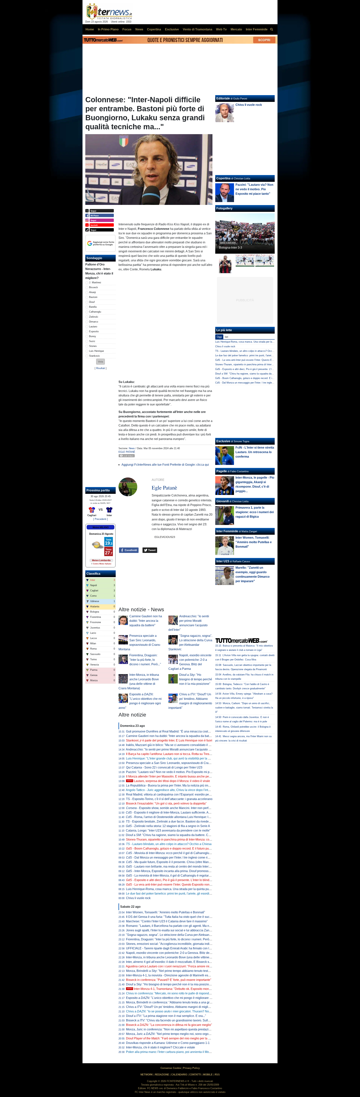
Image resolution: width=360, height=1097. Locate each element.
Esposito (94, 331)
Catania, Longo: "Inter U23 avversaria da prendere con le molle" (168, 830)
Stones (93, 346)
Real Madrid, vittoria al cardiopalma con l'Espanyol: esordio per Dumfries (174, 794)
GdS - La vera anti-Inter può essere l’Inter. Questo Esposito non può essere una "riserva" (263, 360)
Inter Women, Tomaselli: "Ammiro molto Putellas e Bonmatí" (165, 912)
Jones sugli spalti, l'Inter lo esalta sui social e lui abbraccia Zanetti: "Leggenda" (178, 930)
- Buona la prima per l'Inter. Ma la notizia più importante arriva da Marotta (184, 785)
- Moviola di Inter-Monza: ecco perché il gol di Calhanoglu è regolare (174, 853)
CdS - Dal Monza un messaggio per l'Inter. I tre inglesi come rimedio (252, 382)
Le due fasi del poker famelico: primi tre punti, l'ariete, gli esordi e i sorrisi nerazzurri (181, 893)
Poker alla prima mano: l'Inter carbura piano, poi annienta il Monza (170, 1051)
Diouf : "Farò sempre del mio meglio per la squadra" (173, 1038)
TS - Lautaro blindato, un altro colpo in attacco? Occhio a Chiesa (250, 351)
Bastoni (93, 297)
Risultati (100, 368)
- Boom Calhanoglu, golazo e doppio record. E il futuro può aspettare (175, 848)
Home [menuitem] (90, 29)
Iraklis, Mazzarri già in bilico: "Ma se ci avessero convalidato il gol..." (171, 745)
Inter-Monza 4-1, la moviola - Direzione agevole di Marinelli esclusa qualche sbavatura (183, 975)
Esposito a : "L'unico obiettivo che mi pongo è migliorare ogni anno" (175, 997)
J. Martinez (95, 282)
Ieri (226, 336)
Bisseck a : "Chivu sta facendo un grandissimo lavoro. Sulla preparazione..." (178, 1020)
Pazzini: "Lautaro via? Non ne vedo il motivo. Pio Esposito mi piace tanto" (175, 772)
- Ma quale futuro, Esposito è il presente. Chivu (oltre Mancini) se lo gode (177, 862)
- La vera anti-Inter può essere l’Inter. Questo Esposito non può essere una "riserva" (184, 884)
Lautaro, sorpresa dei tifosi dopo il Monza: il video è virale (168, 781)
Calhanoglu (95, 311)
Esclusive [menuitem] (172, 29)
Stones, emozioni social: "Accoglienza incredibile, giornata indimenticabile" (176, 943)
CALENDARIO (179, 1074)
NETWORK (146, 1074)
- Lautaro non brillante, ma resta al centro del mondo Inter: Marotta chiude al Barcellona (187, 866)
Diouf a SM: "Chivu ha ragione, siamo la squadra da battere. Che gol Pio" (255, 373)
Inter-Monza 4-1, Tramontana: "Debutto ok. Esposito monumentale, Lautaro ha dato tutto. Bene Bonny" (198, 988)
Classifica (93, 573)
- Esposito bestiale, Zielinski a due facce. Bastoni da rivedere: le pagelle (176, 821)
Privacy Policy (191, 1068)
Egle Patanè (126, 451)
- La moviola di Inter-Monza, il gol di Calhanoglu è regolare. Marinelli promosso (181, 875)
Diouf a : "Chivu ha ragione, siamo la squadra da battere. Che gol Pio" (174, 835)
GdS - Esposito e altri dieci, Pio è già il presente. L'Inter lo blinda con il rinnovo (258, 369)
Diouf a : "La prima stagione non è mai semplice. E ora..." (166, 1015)
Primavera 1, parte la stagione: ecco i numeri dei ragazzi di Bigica (255, 512)
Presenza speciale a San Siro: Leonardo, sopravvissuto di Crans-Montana (175, 763)
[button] (100, 362)
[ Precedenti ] (100, 519)
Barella (93, 306)
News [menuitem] (139, 29)
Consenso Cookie (170, 1068)
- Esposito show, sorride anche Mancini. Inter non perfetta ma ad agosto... (180, 808)
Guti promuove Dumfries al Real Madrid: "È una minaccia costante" (170, 731)
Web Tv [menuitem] (221, 29)
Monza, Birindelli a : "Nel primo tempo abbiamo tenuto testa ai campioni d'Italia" (181, 970)
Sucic (92, 341)
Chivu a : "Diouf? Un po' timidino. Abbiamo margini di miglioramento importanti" (181, 1006)
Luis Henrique (96, 351)
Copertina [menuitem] (154, 29)
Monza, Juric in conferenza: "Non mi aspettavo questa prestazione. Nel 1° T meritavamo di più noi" (191, 1029)
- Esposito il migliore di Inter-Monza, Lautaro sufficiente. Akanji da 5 (173, 812)
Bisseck (93, 287)
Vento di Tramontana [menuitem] (197, 29)
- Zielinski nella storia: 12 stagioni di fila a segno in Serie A (168, 826)
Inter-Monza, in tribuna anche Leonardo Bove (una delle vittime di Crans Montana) (180, 957)
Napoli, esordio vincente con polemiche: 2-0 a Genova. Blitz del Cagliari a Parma (179, 952)
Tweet (151, 550)
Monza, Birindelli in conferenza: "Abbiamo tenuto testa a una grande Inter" (175, 1002)
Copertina (223, 178)
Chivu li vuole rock (138, 898)
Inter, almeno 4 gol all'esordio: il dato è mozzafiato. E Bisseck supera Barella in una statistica (187, 961)
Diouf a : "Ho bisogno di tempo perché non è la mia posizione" (195, 679)
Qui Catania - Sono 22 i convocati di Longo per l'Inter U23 (164, 767)
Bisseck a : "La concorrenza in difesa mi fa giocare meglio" (169, 1024)
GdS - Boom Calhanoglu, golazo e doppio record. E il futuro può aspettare (255, 378)
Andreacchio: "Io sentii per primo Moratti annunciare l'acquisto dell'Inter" (173, 749)
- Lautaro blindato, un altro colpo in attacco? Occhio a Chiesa (169, 844)
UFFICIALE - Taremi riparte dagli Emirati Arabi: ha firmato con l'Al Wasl (173, 948)
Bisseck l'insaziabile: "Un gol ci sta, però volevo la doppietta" (166, 803)
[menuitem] (271, 29)
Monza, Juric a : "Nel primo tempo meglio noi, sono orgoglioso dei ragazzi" (179, 1033)
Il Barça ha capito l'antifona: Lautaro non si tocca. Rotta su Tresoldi (170, 754)
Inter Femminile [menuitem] (257, 29)
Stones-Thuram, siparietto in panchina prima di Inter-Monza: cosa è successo (177, 839)
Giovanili (222, 501)
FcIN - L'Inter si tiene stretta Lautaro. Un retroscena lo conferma (255, 452)
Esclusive (223, 441)
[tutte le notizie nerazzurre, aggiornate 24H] (109, 11)
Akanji (92, 292)
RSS (217, 1074)
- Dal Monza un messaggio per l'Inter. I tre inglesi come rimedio (171, 857)
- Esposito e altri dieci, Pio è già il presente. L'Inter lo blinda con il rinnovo (178, 880)
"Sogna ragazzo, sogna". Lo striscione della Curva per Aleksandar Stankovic (176, 934)
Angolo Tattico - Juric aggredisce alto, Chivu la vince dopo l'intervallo (171, 790)
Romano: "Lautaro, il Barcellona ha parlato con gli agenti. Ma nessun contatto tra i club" (184, 925)
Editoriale (223, 98)
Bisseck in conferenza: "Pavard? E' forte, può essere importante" (168, 979)
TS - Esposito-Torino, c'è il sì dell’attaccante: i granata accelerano (169, 799)
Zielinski (93, 316)
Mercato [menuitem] (236, 29)
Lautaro (93, 326)
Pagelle (221, 471)
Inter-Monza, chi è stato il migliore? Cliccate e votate (160, 1047)
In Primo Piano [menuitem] (108, 29)
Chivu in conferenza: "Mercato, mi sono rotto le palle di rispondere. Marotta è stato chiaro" (185, 993)
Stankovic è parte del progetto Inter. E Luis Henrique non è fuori (169, 740)
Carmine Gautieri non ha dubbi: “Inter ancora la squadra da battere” (145, 621)
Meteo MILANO (101, 527)
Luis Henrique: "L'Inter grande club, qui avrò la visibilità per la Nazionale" (174, 758)
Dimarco (93, 321)
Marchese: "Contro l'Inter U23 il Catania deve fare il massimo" (167, 921)
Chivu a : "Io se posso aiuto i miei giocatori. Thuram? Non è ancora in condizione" (184, 1011)
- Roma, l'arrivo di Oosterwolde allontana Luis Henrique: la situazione (175, 817)
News (132, 448)
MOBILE (208, 1074)
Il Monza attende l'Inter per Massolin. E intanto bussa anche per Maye (172, 776)
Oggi (219, 336)
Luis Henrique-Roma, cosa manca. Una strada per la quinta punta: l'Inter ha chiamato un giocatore (191, 889)
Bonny (92, 336)
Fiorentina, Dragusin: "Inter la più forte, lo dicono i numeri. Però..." (145, 660)
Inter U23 (222, 561)
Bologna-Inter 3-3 (230, 247)
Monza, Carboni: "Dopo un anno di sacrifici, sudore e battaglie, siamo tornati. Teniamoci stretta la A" (244, 707)
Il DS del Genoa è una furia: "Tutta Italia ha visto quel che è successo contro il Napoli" (182, 916)
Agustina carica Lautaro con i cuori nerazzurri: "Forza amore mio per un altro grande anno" (185, 966)
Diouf (92, 302)
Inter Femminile (227, 531)
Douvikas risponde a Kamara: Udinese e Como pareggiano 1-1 (168, 1042)
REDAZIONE (162, 1074)
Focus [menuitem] (126, 29)
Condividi (130, 550)
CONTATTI (195, 1074)
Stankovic (94, 355)
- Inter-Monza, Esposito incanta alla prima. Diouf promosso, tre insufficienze (179, 871)
